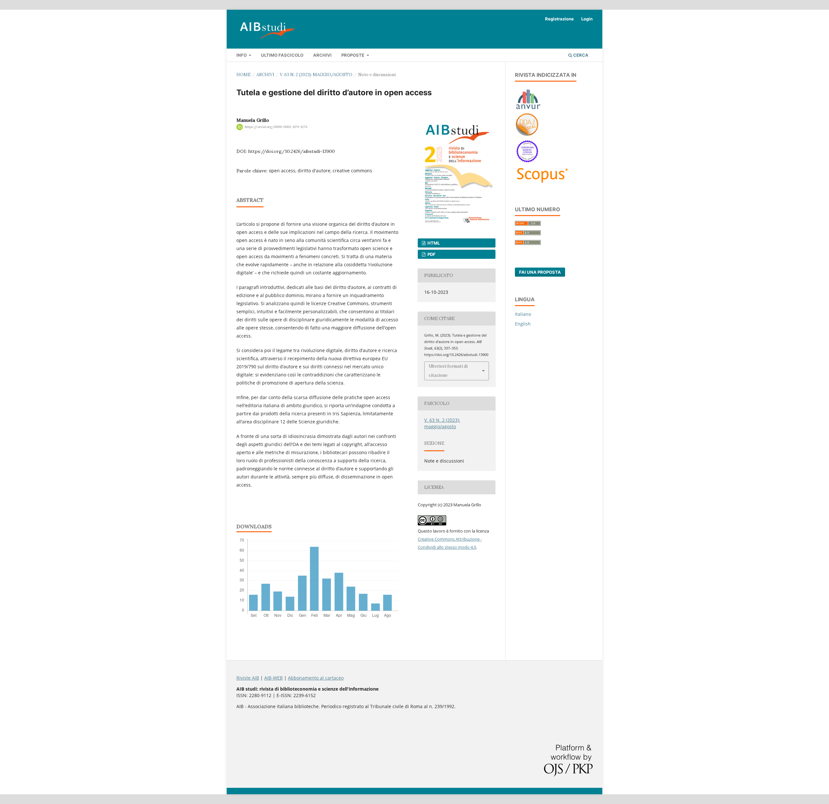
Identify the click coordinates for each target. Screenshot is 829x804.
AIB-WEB (273, 678)
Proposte (353, 55)
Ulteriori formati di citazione (448, 370)
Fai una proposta (540, 272)
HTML (433, 243)
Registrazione (559, 18)
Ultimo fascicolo (282, 55)
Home (243, 74)
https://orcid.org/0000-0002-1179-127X (276, 127)
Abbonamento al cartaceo (316, 678)
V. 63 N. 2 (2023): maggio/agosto (316, 74)
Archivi (322, 55)
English (523, 324)
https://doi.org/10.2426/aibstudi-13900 (291, 151)
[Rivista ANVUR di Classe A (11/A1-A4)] (528, 109)
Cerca (580, 55)
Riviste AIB (247, 678)
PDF (431, 254)
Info (242, 55)
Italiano (523, 314)
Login (587, 18)
